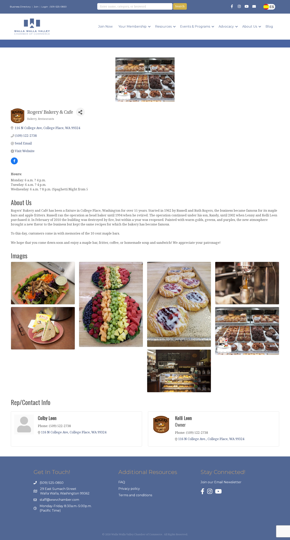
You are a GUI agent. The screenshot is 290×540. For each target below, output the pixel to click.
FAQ (121, 482)
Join (36, 6)
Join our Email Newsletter (221, 482)
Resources (163, 26)
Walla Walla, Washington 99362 (65, 493)
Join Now (105, 26)
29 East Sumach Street (58, 489)
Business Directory (20, 6)
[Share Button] (80, 112)
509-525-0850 (58, 6)
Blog (269, 26)
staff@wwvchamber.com (59, 500)
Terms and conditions (135, 495)
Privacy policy (129, 489)
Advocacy (226, 26)
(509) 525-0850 (52, 483)
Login (44, 6)
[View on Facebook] (14, 163)
